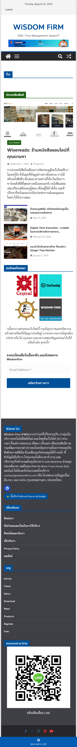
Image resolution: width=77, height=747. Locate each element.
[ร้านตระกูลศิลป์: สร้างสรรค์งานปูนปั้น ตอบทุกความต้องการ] (15, 213)
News (7, 608)
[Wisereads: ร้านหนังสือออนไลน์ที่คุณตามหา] (38, 119)
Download (9, 601)
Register (8, 623)
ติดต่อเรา (9, 518)
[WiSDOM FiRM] (8, 56)
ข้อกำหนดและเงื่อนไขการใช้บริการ (22, 525)
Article (7, 578)
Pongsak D (38, 163)
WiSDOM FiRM (38, 27)
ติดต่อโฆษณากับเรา (14, 533)
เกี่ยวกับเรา (9, 540)
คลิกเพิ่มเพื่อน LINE (38, 713)
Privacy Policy (11, 548)
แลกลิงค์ (8, 556)
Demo (7, 593)
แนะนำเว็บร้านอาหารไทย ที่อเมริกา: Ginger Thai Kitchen (48, 248)
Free (6, 631)
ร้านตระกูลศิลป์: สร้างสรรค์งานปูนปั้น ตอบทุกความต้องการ (49, 211)
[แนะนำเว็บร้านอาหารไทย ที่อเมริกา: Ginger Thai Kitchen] (15, 251)
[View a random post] (68, 56)
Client (7, 586)
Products (9, 616)
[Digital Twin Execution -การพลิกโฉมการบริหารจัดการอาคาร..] (15, 232)
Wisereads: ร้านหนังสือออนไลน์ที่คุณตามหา (38, 153)
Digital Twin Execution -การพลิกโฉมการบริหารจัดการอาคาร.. (49, 230)
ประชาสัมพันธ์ (14, 142)
